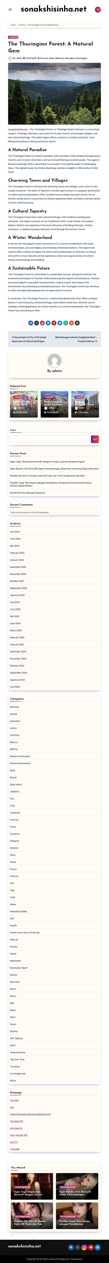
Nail (12, 1003)
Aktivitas (14, 707)
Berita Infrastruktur (20, 756)
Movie (13, 989)
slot (12, 1107)
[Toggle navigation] (10, 9)
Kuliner (13, 975)
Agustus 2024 (17, 680)
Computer (15, 812)
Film (12, 883)
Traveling (15, 1066)
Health (13, 925)
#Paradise (69, 58)
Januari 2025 (17, 644)
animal (13, 714)
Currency (15, 834)
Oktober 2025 (17, 581)
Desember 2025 (18, 567)
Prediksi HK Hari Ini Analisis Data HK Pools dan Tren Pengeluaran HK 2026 (47, 476)
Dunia (13, 862)
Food (12, 897)
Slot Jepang (16, 1038)
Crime (13, 827)
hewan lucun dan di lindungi (24, 932)
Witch (13, 1080)
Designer (14, 841)
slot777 (13, 1142)
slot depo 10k (16, 1121)
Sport (13, 1045)
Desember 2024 (18, 651)
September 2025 (18, 588)
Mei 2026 (15, 546)
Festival (14, 876)
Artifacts (15, 735)
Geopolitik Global (18, 911)
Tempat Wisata (17, 1052)
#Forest (44, 58)
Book (12, 770)
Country (13, 37)
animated (15, 721)
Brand (13, 777)
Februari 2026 (17, 553)
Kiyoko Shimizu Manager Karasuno (27, 493)
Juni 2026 (15, 539)
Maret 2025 (16, 630)
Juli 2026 (15, 532)
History (13, 946)
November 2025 (18, 574)
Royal (13, 1024)
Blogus (62, 1259)
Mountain (15, 982)
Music (13, 996)
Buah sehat (16, 784)
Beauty (14, 742)
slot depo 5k (16, 1128)
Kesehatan (15, 961)
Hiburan (14, 939)
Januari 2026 (17, 560)
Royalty (14, 1031)
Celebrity (14, 791)
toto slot (14, 1100)
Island (13, 954)
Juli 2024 (15, 687)
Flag (12, 890)
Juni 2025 (15, 609)
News (13, 1010)
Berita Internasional (20, 763)
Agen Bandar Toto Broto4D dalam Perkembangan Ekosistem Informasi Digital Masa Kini (54, 468)
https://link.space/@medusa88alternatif (30, 1114)
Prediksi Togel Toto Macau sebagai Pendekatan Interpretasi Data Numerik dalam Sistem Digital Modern (51, 484)
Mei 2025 (14, 616)
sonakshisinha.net (54, 10)
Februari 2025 (17, 637)
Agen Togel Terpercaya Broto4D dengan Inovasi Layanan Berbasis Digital (47, 461)
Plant (13, 1017)
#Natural (59, 58)
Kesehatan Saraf (18, 968)
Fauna (13, 869)
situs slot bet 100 (18, 1135)
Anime (13, 728)
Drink (12, 855)
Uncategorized (17, 1073)
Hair (12, 918)
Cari (13, 430)
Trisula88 (14, 1149)
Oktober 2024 (17, 665)
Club (12, 805)
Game (13, 904)
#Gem (51, 58)
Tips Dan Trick (17, 1059)
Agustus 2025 (17, 595)
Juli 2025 (15, 602)
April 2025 (15, 623)
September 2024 (18, 673)
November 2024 (18, 658)
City (12, 798)
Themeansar (76, 1259)
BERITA (13, 749)
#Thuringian (81, 58)
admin (19, 58)
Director (14, 848)
